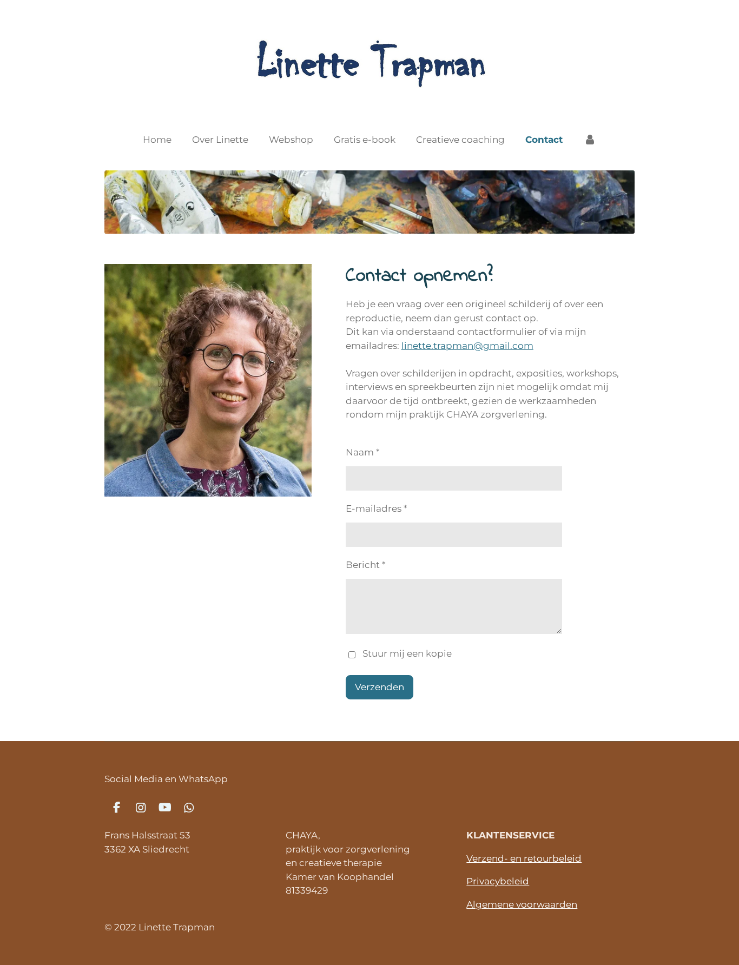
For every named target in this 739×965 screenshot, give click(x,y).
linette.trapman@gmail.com (467, 345)
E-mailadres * (376, 508)
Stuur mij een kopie (407, 654)
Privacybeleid (497, 881)
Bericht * (366, 564)
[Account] (590, 140)
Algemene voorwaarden (521, 904)
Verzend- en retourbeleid (524, 858)
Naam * (363, 452)
